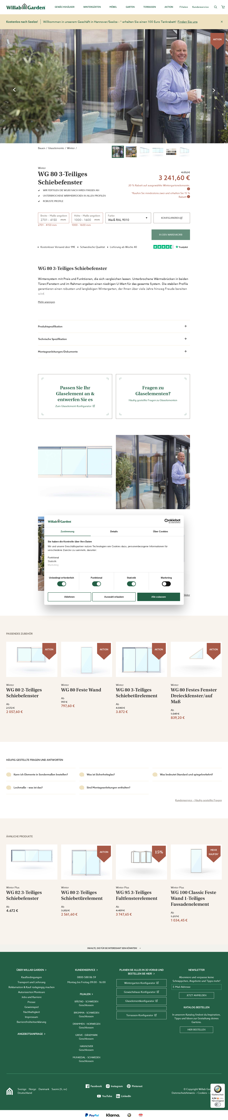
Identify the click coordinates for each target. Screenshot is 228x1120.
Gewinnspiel (32, 1007)
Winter (71, 148)
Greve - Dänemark (86, 1035)
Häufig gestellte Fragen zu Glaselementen (153, 393)
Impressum (31, 1017)
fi (61, 1089)
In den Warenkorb (170, 234)
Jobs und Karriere (32, 997)
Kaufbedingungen (31, 977)
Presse (31, 1002)
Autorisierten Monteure (31, 992)
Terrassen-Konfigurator (139, 1015)
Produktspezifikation (50, 326)
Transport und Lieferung (31, 982)
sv (64, 1089)
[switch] (96, 583)
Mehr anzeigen (46, 302)
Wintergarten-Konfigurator (139, 983)
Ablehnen (69, 596)
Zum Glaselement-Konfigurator (74, 396)
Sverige (22, 1089)
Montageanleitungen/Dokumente (58, 351)
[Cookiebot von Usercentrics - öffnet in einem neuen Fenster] (166, 521)
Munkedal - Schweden (86, 1057)
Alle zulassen (158, 596)
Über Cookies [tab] (160, 531)
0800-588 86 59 (86, 977)
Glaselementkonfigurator (139, 1001)
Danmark (44, 1089)
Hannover (86, 1046)
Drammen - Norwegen (86, 1024)
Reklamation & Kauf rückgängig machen (31, 987)
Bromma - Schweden (86, 1012)
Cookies (202, 1093)
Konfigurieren (170, 218)
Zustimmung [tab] (67, 531)
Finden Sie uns (187, 22)
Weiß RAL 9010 (118, 220)
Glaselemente (56, 148)
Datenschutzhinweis (183, 1093)
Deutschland (25, 1093)
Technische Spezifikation (52, 339)
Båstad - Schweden (86, 1001)
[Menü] (223, 1085)
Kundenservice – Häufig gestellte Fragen (198, 800)
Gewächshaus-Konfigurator (140, 992)
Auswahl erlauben (114, 596)
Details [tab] (114, 531)
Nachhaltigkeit (31, 1012)
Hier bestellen (197, 1029)
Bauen (41, 148)
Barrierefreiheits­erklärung (31, 1022)
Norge (32, 1089)
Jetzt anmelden (196, 995)
